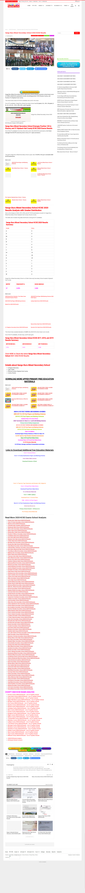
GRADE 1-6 (46, 748)
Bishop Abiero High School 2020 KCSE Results (19, 663)
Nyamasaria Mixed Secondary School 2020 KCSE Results (22, 653)
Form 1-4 (66, 5)
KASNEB (32, 750)
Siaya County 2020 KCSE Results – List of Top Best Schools (23, 733)
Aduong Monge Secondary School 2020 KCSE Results (21, 566)
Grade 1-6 (41, 5)
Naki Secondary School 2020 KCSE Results (18, 634)
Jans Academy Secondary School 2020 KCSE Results (21, 607)
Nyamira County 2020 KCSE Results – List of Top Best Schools (23, 705)
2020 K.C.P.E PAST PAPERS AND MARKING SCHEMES (29, 411)
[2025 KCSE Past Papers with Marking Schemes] (8, 164)
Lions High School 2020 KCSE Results (17, 580)
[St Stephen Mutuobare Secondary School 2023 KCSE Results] (14, 809)
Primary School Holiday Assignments (29, 423)
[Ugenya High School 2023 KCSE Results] (45, 809)
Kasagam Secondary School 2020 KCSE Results (19, 569)
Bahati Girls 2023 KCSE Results (12, 304)
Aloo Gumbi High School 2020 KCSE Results (19, 665)
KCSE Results (47, 35)
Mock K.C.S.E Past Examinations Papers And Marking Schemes (29, 503)
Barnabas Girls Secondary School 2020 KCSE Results (21, 542)
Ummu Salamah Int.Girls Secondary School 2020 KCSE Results (23, 603)
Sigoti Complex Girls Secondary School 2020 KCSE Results (22, 574)
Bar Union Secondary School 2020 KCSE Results (20, 595)
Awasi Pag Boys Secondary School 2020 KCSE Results (21, 683)
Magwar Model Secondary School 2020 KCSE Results (21, 590)
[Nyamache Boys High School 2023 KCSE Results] (29, 826)
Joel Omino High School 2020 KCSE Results (18, 627)
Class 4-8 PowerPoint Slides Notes (30, 438)
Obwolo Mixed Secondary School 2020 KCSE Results (21, 581)
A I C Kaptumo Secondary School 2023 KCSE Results (16, 327)
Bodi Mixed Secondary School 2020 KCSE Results (20, 670)
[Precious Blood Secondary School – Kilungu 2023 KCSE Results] (29, 793)
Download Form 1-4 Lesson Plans (29, 497)
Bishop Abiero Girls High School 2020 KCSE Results (20, 637)
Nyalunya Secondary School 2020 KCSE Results (20, 629)
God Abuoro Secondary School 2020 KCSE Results (20, 680)
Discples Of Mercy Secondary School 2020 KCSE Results (22, 534)
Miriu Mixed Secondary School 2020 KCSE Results (20, 646)
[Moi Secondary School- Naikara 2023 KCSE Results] (14, 793)
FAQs (36, 854)
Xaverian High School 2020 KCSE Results (18, 591)
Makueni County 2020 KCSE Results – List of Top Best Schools (23, 735)
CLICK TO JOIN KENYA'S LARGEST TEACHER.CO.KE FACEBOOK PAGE (68, 65)
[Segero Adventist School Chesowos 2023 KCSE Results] (14, 826)
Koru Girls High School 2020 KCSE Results (18, 537)
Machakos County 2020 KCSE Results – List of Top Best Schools (24, 720)
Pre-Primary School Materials (29, 511)
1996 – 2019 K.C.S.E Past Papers (30, 500)
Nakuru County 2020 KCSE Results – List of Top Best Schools (23, 716)
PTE (39, 750)
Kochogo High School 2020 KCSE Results (18, 671)
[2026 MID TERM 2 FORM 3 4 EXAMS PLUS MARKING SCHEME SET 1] (8, 395)
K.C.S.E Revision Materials (29, 491)
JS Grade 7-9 (49, 5)
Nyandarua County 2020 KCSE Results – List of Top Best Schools (24, 728)
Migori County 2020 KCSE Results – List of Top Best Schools (23, 715)
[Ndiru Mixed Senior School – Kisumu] (8, 170)
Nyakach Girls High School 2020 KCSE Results (19, 539)
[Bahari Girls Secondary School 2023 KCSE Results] (45, 793)
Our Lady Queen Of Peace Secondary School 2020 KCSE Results (24, 632)
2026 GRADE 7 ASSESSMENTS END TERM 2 (66, 76)
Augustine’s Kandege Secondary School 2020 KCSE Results (23, 597)
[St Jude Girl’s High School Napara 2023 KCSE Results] (29, 809)
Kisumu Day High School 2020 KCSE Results (19, 544)
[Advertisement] (42, 19)
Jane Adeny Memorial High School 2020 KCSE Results (21, 549)
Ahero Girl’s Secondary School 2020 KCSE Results (20, 529)
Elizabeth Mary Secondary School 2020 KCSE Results (21, 641)
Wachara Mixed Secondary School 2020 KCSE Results (21, 654)
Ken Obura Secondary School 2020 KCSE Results (20, 639)
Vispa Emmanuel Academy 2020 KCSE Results (19, 660)
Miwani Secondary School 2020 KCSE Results (19, 668)
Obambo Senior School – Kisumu (19, 199)
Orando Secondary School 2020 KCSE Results (19, 626)
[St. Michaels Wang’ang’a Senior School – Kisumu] (34, 175)
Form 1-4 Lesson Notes (30, 453)
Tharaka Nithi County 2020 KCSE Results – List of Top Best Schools (25, 718)
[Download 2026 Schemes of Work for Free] (8, 400)
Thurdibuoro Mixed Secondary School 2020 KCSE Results (22, 551)
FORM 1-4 (26, 748)
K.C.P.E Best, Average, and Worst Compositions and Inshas (29, 444)
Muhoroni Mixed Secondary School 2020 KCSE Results (21, 585)
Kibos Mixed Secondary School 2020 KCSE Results (20, 557)
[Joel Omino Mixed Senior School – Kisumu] (34, 164)
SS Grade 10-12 (58, 5)
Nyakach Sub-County (28, 755)
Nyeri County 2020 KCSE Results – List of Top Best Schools (23, 732)
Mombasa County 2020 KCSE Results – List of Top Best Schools (24, 727)
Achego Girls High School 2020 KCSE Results (19, 644)
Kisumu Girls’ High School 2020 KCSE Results (19, 520)
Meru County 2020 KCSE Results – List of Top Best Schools (23, 710)
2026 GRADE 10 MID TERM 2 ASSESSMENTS (66, 113)
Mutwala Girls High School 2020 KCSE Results (19, 620)
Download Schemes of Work (30, 461)
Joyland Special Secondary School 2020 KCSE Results (21, 675)
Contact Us (59, 851)
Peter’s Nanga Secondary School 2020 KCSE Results (21, 651)
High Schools (40, 35)
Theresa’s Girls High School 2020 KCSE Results (19, 556)
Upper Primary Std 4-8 (23, 1)
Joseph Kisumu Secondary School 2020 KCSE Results (21, 593)
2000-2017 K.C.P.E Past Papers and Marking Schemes (30, 414)
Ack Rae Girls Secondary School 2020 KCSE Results (20, 622)
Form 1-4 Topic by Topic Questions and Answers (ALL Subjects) (29, 483)
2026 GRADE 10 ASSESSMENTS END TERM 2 (66, 84)
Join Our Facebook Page (30, 92)
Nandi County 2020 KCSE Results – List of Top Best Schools (23, 698)
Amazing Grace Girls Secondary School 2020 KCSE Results (22, 573)
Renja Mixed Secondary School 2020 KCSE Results (20, 688)
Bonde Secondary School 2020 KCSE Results (19, 649)
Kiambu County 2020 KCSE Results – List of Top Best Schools (23, 730)
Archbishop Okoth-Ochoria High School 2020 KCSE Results (23, 656)
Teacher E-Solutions (76, 854)
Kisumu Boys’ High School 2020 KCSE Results (19, 532)
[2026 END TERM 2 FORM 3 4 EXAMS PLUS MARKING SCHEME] (34, 389)
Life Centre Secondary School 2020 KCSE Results (20, 687)
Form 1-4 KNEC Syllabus (30, 494)
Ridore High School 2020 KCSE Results (17, 554)
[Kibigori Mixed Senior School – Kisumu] (34, 201)
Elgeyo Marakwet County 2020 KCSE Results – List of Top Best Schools (26, 699)
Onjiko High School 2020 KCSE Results (17, 540)
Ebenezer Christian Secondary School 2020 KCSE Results (22, 636)
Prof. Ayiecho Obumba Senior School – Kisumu (15, 197)
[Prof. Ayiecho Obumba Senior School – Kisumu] (8, 175)
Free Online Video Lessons (29, 458)
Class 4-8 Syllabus (29, 431)
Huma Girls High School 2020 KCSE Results (18, 666)
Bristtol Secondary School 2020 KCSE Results (19, 588)
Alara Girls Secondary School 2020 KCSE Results (20, 619)
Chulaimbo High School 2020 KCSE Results (18, 535)
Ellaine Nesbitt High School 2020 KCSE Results (19, 610)
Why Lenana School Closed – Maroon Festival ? (67, 151)
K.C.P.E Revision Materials (29, 442)
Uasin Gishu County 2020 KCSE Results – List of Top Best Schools (24, 696)
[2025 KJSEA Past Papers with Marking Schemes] (8, 389)
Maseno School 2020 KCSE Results (16, 523)
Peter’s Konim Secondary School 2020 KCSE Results (21, 612)
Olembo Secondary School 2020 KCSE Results (19, 598)
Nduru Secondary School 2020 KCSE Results (42, 776)
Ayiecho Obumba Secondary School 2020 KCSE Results (22, 608)
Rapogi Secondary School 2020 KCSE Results (19, 685)
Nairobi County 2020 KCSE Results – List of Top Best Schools (23, 706)
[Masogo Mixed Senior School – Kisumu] (34, 170)
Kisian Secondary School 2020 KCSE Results (19, 678)
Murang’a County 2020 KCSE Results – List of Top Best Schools (24, 725)
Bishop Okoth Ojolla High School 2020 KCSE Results (21, 583)
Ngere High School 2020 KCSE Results (17, 530)
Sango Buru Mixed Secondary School (39, 755)
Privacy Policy (31, 854)
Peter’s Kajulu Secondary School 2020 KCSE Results (21, 614)
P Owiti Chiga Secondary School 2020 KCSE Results (21, 617)
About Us (54, 851)
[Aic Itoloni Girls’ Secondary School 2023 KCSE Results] (45, 826)
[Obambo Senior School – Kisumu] (8, 201)
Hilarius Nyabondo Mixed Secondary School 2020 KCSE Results (24, 658)
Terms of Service (25, 854)
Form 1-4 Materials (43, 1)
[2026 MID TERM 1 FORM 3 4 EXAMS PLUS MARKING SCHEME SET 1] (34, 395)
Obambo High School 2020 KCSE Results (18, 631)
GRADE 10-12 (15, 748)
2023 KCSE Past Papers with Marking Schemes (15, 301)
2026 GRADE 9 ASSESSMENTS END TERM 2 (66, 81)
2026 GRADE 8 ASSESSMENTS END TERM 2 (66, 78)
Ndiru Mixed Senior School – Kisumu (20, 168)
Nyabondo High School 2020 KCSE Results (18, 527)
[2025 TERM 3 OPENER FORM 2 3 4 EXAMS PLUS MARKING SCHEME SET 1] (34, 406)
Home (28, 5)
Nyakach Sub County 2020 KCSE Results (17, 755)
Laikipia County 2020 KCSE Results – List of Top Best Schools (23, 722)
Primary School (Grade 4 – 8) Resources (30, 508)
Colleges (43, 851)
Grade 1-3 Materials (33, 1)
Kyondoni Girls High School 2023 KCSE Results (41, 327)
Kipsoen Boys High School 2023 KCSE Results (41, 324)
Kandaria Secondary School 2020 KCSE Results (19, 648)
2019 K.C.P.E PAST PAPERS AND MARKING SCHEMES (29, 425)
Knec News (7, 755)
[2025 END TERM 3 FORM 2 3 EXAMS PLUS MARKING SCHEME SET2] (34, 400)
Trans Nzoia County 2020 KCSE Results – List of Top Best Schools (24, 723)
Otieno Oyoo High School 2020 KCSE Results (19, 576)
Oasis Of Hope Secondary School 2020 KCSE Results (21, 522)
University (48, 851)
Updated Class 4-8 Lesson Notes (29, 418)
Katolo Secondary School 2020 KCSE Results (19, 624)
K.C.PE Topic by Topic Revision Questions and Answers (30, 435)
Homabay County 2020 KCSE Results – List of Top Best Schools (24, 708)
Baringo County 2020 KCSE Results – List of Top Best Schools (23, 701)
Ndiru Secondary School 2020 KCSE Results (19, 578)
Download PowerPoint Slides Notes (30, 489)
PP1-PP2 (34, 5)
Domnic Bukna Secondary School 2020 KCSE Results (21, 605)
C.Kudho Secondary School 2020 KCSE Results (19, 615)
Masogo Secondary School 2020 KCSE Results (19, 564)
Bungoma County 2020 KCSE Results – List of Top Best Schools (24, 713)
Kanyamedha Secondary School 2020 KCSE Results (20, 643)
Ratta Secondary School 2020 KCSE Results (19, 661)
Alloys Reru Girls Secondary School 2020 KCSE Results (21, 602)
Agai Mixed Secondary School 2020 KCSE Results (20, 682)
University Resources (29, 506)
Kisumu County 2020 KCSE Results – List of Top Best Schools (23, 711)
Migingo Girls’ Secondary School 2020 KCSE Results (21, 552)
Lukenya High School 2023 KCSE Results (39, 301)
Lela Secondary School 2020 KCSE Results (18, 600)
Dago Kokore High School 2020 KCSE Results (19, 571)
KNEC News (52, 35)
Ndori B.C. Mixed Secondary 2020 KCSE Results (19, 586)
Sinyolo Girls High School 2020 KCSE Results (19, 559)
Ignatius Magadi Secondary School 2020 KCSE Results (21, 568)
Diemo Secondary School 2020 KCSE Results (19, 673)
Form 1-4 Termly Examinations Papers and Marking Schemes (29, 455)
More (72, 6)
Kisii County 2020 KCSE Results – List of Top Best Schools (22, 703)
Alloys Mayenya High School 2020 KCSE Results (20, 677)
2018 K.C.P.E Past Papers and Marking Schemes (29, 416)
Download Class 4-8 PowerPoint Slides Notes (29, 440)
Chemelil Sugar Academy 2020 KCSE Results (19, 525)
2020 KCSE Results (34, 35)
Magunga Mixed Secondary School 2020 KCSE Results (21, 563)
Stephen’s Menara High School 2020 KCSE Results (20, 561)
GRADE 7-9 (37, 748)
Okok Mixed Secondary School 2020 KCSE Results (20, 546)
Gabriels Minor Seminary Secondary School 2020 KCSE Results (23, 547)
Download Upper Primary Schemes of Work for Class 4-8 (29, 433)
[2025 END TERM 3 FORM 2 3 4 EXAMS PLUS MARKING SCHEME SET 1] (8, 406)
